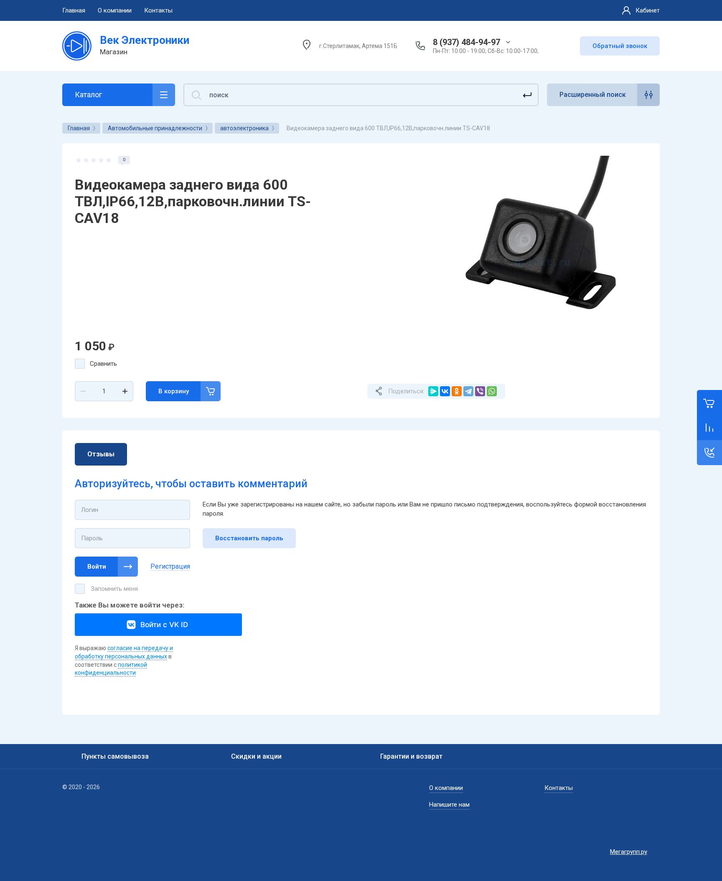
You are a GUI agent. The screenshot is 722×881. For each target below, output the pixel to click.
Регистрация (170, 566)
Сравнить (103, 363)
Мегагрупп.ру (628, 852)
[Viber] (480, 391)
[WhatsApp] (492, 391)
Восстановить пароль (249, 538)
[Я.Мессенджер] (433, 391)
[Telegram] (468, 391)
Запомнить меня (114, 588)
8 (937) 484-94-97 (466, 42)
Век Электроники (144, 40)
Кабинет (648, 10)
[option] (540, 262)
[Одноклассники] (457, 391)
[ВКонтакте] (445, 391)
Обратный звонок (619, 46)
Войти (96, 566)
